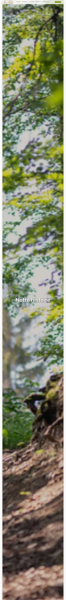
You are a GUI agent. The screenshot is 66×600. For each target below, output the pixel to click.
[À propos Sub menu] (20, 2)
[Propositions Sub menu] (27, 2)
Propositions (24, 1)
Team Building (31, 1)
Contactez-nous (46, 1)
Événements (37, 1)
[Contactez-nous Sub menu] (49, 2)
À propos (18, 1)
